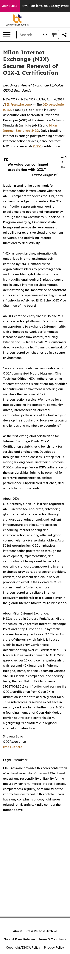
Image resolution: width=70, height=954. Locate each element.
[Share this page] (64, 34)
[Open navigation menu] (6, 34)
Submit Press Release (19, 939)
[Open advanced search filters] (54, 34)
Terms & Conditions (52, 939)
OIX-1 (37, 146)
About (17, 931)
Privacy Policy (54, 947)
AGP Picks (9, 6)
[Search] (45, 34)
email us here (12, 747)
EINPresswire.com (18, 104)
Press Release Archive (41, 931)
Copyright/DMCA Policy (23, 947)
